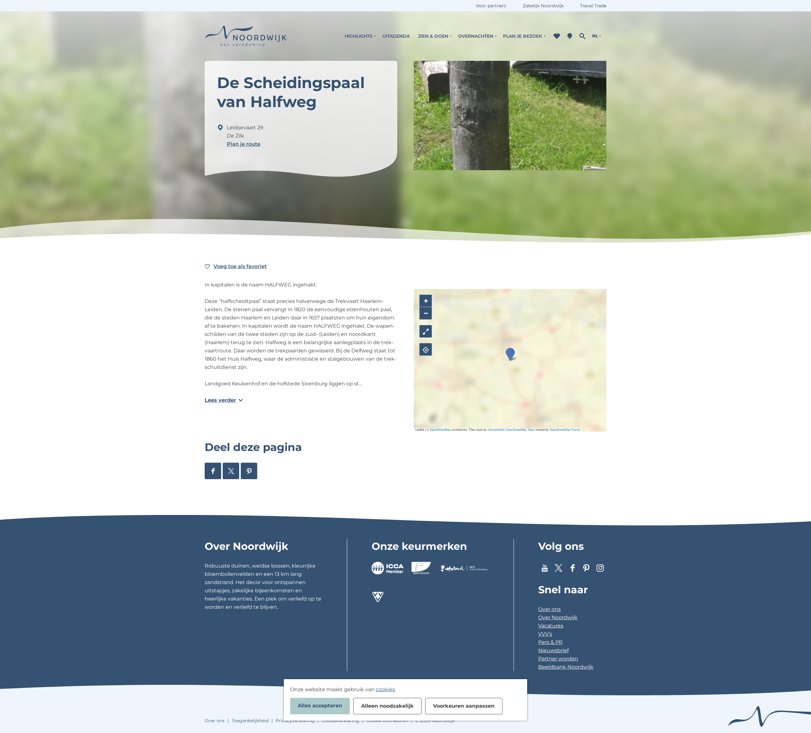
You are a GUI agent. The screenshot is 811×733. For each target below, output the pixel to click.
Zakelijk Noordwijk (543, 6)
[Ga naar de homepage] (246, 36)
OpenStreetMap (440, 430)
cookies (385, 689)
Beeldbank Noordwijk (565, 667)
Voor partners (491, 6)
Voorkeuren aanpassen (464, 706)
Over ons (549, 609)
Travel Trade (593, 6)
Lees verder (220, 400)
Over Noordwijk (558, 617)
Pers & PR (550, 642)
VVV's (545, 634)
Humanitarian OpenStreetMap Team (511, 430)
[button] (510, 354)
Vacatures (550, 626)
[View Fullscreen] (425, 331)
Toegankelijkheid (250, 720)
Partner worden (558, 659)
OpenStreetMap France (565, 430)
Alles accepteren (320, 706)
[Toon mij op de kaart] (425, 349)
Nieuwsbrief (553, 650)
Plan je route (243, 144)
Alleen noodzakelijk (387, 706)
